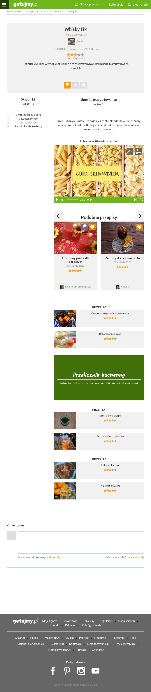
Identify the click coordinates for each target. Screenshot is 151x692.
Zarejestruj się (138, 4)
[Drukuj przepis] (83, 85)
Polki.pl (34, 637)
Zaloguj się (116, 4)
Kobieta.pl (75, 643)
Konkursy (88, 621)
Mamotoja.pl (52, 637)
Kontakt (55, 625)
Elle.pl (133, 637)
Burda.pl (81, 649)
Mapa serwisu (126, 621)
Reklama (70, 625)
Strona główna (14, 11)
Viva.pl (69, 637)
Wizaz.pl (20, 637)
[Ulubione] (92, 227)
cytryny (33, 122)
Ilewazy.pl (118, 637)
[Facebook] (54, 670)
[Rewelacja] (82, 54)
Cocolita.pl (98, 649)
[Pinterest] (68, 670)
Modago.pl (100, 637)
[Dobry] (75, 54)
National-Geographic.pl (30, 643)
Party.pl (84, 637)
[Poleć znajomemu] (75, 85)
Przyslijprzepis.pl (125, 643)
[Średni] (72, 54)
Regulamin (106, 621)
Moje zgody (49, 621)
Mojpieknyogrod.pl (59, 649)
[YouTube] (97, 670)
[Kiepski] (68, 54)
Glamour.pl (57, 643)
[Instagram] (82, 670)
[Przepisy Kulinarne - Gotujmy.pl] (25, 4)
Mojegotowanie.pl (98, 643)
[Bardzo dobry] (79, 54)
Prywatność (70, 621)
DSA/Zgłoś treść (91, 625)
